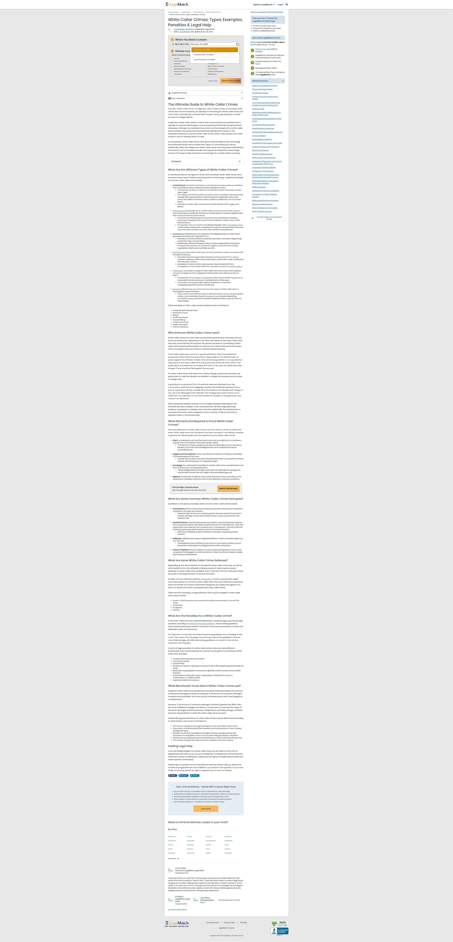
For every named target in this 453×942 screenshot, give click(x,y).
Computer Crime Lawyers (263, 171)
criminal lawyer (194, 754)
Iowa (208, 849)
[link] (254, 225)
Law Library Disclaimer (177, 910)
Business (177, 64)
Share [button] (173, 776)
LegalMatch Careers (226, 928)
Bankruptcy (212, 74)
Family (176, 58)
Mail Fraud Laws (259, 187)
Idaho (227, 845)
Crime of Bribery (259, 136)
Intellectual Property (215, 71)
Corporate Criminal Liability (264, 167)
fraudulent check (235, 225)
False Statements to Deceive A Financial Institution (265, 182)
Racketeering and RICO (262, 139)
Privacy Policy (229, 922)
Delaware (228, 840)
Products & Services (181, 71)
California (172, 840)
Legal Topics (186, 12)
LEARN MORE (206, 809)
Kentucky (171, 853)
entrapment (206, 579)
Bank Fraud (177, 289)
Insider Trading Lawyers (262, 154)
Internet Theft (258, 109)
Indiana (190, 849)
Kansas (227, 849)
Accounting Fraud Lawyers (263, 125)
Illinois (170, 849)
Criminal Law (198, 12)
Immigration (213, 64)
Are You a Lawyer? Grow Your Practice (267, 12)
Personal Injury (179, 66)
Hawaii (208, 845)
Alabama (171, 836)
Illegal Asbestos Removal (263, 128)
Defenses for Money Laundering (265, 191)
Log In (280, 5)
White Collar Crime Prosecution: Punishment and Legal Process (265, 176)
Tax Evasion (178, 271)
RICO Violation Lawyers (262, 211)
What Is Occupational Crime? (264, 85)
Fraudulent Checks (260, 93)
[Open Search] (286, 4)
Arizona (209, 836)
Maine (208, 853)
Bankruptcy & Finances (182, 69)
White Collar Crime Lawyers (264, 158)
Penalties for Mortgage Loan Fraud (267, 143)
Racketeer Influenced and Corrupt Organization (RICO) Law (267, 162)
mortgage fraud (211, 296)
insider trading (236, 266)
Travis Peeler (179, 29)
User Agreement (212, 922)
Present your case (262, 49)
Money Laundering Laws (262, 204)
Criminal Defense (180, 61)
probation (195, 680)
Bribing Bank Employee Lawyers (265, 200)
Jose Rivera (184, 32)
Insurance (178, 74)
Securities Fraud (179, 252)
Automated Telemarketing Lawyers (267, 132)
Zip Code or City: (182, 44)
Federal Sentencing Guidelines (202, 623)
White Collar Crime (213, 12)
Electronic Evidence (260, 150)
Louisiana (190, 853)
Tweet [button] (184, 776)
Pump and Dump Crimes (262, 89)
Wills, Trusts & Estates (216, 66)
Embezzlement (179, 211)
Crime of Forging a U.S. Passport (265, 147)
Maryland (228, 853)
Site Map (243, 922)
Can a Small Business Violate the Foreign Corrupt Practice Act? (266, 104)
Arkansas (228, 836)
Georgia (190, 845)
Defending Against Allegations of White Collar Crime (266, 113)
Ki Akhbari (179, 896)
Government (213, 69)
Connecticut (211, 840)
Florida (170, 845)
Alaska (189, 836)
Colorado (190, 840)
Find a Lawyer (173, 12)
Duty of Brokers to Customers (265, 208)
